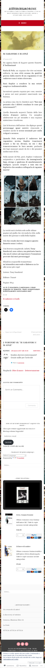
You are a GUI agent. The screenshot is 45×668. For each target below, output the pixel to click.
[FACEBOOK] (18, 644)
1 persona (21, 363)
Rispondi (36, 351)
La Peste (6, 625)
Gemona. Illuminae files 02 (13, 620)
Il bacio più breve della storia (36, 333)
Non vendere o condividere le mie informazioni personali (22, 650)
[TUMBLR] (26, 644)
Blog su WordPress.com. (20, 648)
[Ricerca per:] (22, 465)
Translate (20, 458)
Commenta (32, 405)
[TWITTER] (22, 644)
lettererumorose (22, 9)
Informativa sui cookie (10, 659)
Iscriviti (8, 442)
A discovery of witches (12, 615)
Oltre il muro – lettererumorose (25, 371)
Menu (23, 23)
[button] (17, 501)
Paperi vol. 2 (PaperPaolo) (13, 332)
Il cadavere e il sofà (11, 299)
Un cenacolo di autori (11, 609)
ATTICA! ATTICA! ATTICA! (13, 630)
